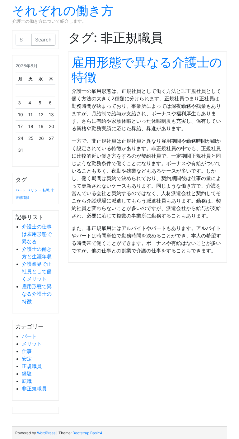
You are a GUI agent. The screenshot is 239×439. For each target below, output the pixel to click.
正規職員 (32, 366)
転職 (46, 190)
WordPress (46, 433)
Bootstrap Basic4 (87, 433)
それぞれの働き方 (63, 10)
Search (43, 39)
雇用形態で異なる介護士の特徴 (37, 293)
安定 (27, 358)
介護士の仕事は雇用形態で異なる (37, 234)
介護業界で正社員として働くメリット (37, 271)
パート (21, 190)
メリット (34, 190)
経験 (27, 373)
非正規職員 (34, 388)
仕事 (27, 351)
